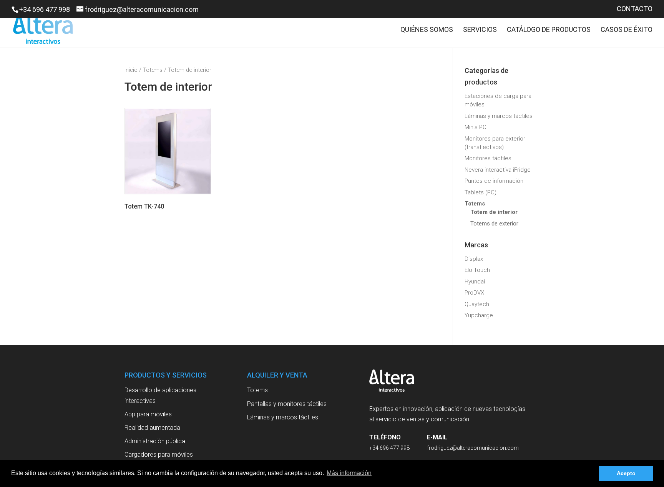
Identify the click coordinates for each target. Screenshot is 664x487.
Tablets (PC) (480, 192)
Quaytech (477, 304)
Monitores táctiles (488, 158)
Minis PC (475, 127)
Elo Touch (477, 270)
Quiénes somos (426, 30)
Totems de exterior (494, 223)
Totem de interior (494, 212)
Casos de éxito (626, 30)
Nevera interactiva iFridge (498, 169)
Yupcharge (479, 315)
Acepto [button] (626, 473)
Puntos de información (494, 180)
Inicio (131, 69)
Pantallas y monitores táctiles (287, 403)
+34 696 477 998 (44, 9)
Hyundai (475, 281)
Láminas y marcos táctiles (499, 116)
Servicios (480, 30)
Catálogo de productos (549, 30)
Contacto (634, 9)
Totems (153, 69)
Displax (474, 258)
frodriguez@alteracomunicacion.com (473, 448)
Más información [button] (349, 473)
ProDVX (474, 292)
